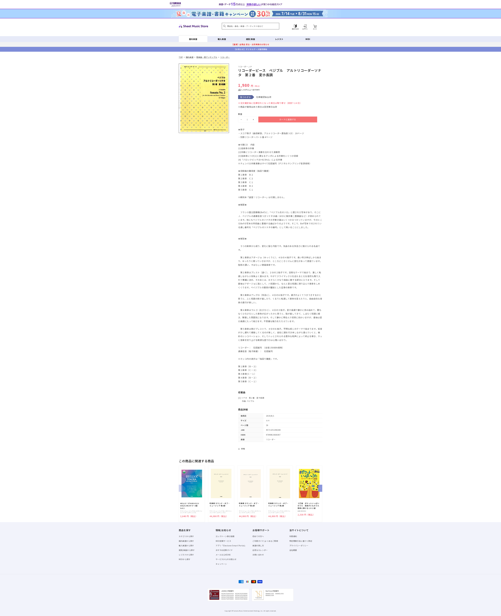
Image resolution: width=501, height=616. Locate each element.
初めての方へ (258, 536)
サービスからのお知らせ (226, 559)
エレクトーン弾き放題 (225, 536)
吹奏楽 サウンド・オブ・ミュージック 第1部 (249, 504)
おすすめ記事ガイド (224, 550)
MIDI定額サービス (223, 541)
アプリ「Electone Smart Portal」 (231, 545)
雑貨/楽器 (250, 39)
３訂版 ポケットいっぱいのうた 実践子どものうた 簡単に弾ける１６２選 (309, 505)
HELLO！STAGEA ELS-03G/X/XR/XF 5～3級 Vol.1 (189, 505)
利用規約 (293, 536)
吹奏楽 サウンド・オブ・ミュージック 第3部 (220, 504)
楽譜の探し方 (258, 545)
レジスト (279, 39)
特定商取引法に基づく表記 (300, 541)
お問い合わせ (258, 554)
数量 (240, 114)
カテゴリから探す (186, 536)
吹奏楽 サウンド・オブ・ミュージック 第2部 (278, 504)
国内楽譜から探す (186, 541)
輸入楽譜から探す (186, 545)
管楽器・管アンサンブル (206, 57)
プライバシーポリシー (298, 545)
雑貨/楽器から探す (187, 550)
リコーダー (225, 57)
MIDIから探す (184, 559)
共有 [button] (243, 448)
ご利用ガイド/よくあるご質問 (265, 541)
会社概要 (293, 550)
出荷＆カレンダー (260, 550)
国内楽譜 (193, 39)
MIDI (308, 39)
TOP (181, 57)
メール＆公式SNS (223, 554)
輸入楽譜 (222, 39)
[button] (250, 26)
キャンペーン (221, 564)
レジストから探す (186, 554)
